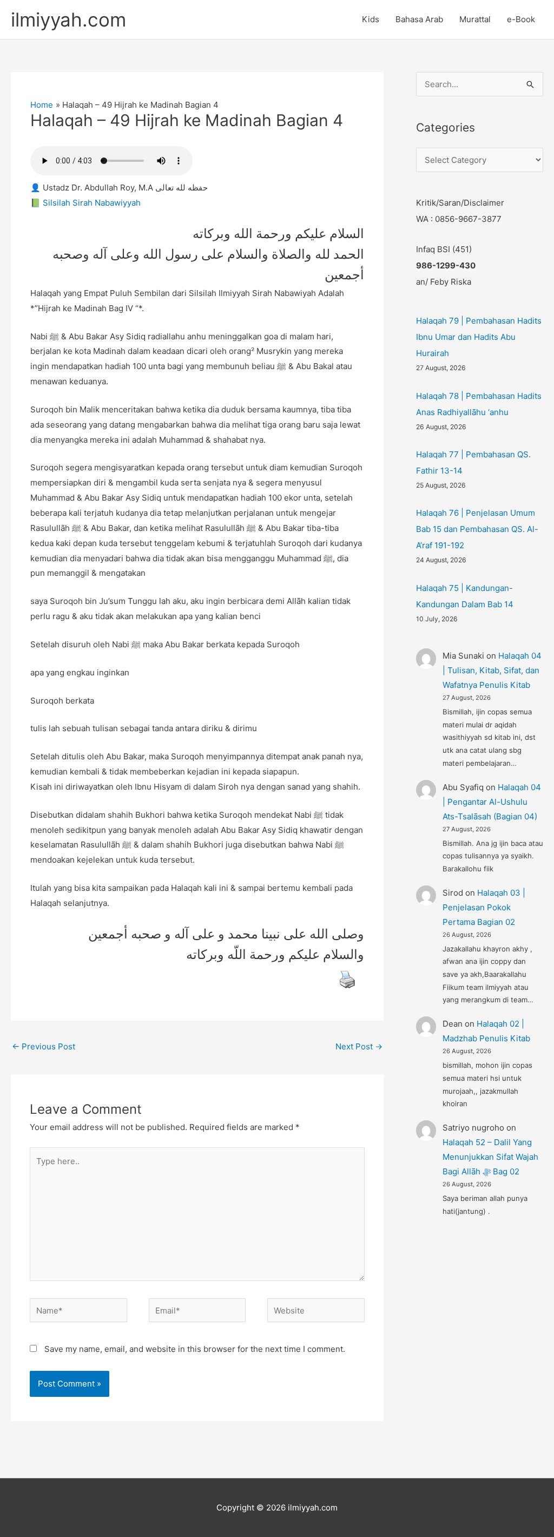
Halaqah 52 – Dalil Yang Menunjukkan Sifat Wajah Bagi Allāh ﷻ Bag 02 (490, 1157)
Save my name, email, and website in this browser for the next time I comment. (194, 1349)
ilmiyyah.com (68, 19)
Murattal (475, 19)
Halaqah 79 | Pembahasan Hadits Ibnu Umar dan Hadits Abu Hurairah (479, 337)
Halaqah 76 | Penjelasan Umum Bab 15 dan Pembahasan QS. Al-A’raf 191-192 (477, 529)
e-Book (521, 19)
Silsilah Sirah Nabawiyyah (92, 203)
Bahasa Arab (419, 19)
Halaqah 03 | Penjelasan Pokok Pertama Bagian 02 (484, 907)
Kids (370, 19)
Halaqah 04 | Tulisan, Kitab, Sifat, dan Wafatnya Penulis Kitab (492, 670)
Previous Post (43, 1046)
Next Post (358, 1046)
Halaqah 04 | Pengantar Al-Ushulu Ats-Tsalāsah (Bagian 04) (492, 802)
